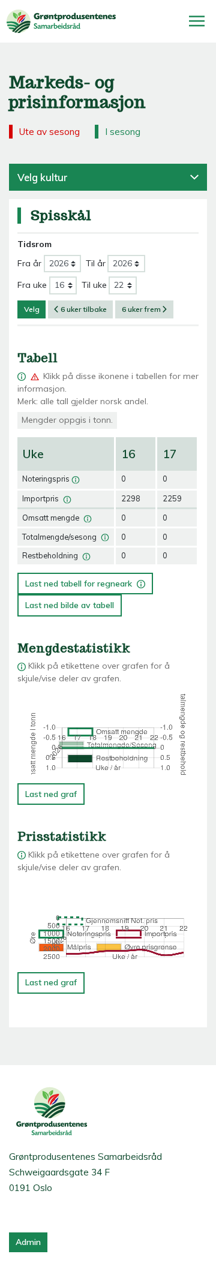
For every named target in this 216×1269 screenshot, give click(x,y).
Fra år (29, 263)
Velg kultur (42, 177)
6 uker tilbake (84, 309)
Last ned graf (51, 794)
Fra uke (32, 284)
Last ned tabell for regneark (81, 581)
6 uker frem (141, 309)
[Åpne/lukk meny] (196, 21)
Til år (96, 263)
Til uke (94, 284)
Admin (28, 1242)
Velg (32, 309)
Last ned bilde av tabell (69, 605)
